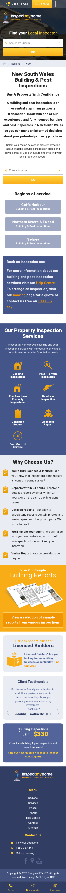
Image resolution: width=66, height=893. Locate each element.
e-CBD (51, 877)
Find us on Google (32, 861)
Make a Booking (25, 853)
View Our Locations (27, 842)
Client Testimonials (33, 682)
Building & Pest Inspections (33, 207)
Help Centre (45, 283)
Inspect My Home (22, 17)
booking (19, 295)
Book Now (42, 4)
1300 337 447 (24, 847)
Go (33, 52)
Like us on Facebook (26, 861)
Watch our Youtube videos (39, 861)
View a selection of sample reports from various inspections (33, 619)
